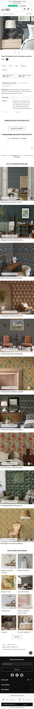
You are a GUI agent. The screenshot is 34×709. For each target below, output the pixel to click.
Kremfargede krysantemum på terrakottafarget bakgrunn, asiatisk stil (12, 316)
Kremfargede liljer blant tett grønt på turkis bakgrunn (12, 505)
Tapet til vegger (11, 644)
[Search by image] (27, 14)
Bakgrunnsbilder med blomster (10, 647)
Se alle (17, 637)
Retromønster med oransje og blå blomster (12, 543)
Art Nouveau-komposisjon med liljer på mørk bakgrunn (12, 429)
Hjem (3, 644)
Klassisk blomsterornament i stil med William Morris (12, 202)
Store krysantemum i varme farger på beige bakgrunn (12, 467)
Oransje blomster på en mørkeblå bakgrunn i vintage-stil (12, 353)
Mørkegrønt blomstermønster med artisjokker (12, 240)
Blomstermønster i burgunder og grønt (12, 278)
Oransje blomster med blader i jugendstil (12, 391)
